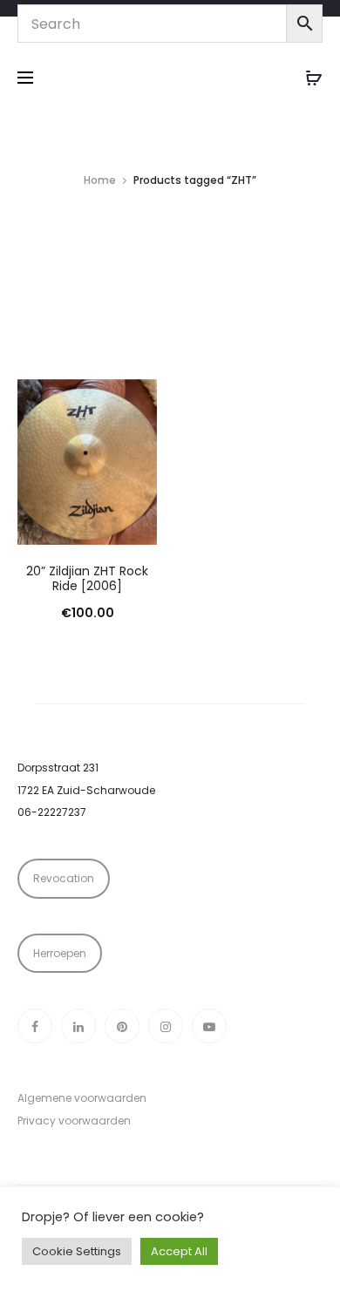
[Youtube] (209, 1026)
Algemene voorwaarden (81, 1098)
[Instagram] (165, 1026)
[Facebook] (34, 1026)
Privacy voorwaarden (74, 1120)
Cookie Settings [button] (76, 1251)
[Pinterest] (122, 1026)
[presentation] (27, 462)
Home (100, 180)
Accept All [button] (179, 1251)
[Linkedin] (78, 1026)
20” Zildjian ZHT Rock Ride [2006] (87, 578)
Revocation (63, 878)
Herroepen (59, 953)
